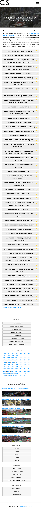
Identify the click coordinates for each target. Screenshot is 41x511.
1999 (4, 369)
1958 (8, 355)
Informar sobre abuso (16, 477)
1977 (28, 360)
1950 (4, 353)
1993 (8, 366)
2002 (16, 369)
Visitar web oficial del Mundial (12, 307)
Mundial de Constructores (16, 326)
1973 (12, 360)
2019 (28, 373)
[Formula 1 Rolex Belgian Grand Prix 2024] (16, 429)
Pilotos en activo (16, 335)
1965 (8, 358)
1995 (16, 366)
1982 (20, 362)
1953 (16, 353)
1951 (8, 353)
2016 (16, 373)
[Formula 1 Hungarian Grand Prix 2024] (16, 439)
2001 (12, 369)
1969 (24, 358)
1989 (20, 364)
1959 (12, 355)
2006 (4, 371)
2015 (12, 373)
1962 (24, 355)
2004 (24, 369)
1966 (12, 358)
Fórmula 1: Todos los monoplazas (16, 344)
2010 (20, 371)
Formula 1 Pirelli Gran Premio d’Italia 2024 (13, 408)
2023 (16, 375)
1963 (28, 355)
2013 (4, 373)
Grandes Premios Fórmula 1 (16, 341)
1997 (24, 366)
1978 (4, 362)
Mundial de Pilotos (17, 329)
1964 (4, 358)
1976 (24, 360)
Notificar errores (17, 474)
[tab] (20, 51)
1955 (24, 353)
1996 (20, 366)
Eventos (17, 460)
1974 (16, 360)
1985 (4, 364)
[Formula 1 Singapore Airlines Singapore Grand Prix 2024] (16, 393)
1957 (4, 355)
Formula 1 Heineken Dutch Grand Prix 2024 (13, 417)
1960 (16, 355)
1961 (20, 355)
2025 (23, 375)
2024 (20, 375)
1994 (12, 366)
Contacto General (16, 468)
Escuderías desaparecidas (17, 338)
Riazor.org (16, 491)
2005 (28, 369)
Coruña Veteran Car (17, 488)
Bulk (32, 506)
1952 (12, 353)
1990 (24, 364)
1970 (28, 358)
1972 (8, 360)
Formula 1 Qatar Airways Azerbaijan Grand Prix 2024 (16, 399)
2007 (8, 371)
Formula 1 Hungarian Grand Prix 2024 (12, 435)
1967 (16, 358)
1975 (20, 360)
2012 (28, 371)
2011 (25, 371)
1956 (28, 353)
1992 (4, 366)
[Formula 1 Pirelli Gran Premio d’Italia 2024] (16, 411)
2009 (16, 371)
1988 (16, 364)
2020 (4, 375)
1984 (28, 362)
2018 (24, 373)
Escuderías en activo (16, 332)
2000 (8, 369)
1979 (8, 362)
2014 (8, 373)
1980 (12, 362)
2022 (12, 375)
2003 (20, 369)
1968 (20, 358)
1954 (20, 353)
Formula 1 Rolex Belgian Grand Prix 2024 (13, 426)
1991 (28, 364)
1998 (28, 366)
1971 (4, 360)
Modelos (16, 454)
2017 (20, 373)
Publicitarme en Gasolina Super (16, 480)
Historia (17, 457)
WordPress (23, 506)
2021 (8, 375)
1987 (12, 364)
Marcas (17, 451)
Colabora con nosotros (17, 471)
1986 (8, 364)
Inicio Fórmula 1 (17, 323)
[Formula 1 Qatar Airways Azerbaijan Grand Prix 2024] (16, 402)
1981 (16, 362)
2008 (12, 371)
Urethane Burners (16, 494)
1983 (24, 362)
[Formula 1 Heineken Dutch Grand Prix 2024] (16, 420)
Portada (17, 448)
